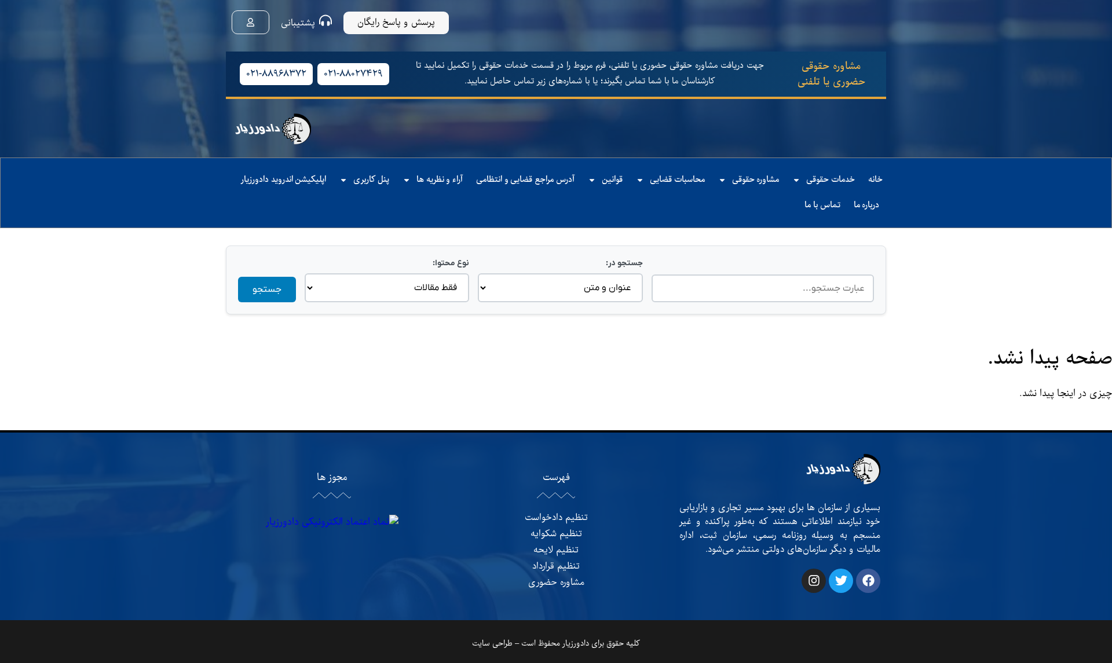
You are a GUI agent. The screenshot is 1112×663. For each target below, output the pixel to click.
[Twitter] (841, 581)
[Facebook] (868, 581)
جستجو (267, 289)
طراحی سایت (492, 644)
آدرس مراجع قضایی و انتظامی (525, 179)
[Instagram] (814, 581)
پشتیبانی (298, 23)
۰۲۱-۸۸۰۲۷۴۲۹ (353, 74)
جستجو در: (624, 263)
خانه (875, 179)
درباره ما (867, 205)
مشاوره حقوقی (756, 179)
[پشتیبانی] (325, 20)
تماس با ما (822, 205)
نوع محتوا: (451, 263)
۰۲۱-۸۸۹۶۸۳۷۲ (276, 74)
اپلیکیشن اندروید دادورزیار (283, 179)
